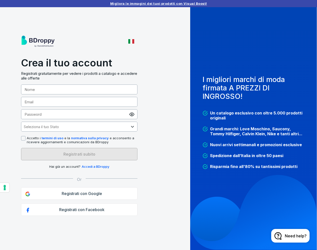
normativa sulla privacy (90, 138)
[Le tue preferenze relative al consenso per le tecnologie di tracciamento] (4, 187)
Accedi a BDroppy (95, 166)
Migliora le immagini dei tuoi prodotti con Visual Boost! (158, 3)
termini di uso (52, 138)
